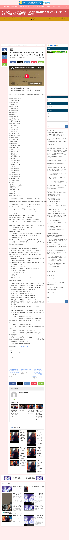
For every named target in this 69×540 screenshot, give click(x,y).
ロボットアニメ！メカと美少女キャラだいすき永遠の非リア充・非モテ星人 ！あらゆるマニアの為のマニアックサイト (57, 200)
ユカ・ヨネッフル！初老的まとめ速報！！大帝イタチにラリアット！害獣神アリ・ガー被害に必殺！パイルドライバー (56, 222)
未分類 (11, 49)
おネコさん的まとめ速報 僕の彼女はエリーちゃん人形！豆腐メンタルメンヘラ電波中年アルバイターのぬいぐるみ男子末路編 (56, 134)
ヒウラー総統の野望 (51, 289)
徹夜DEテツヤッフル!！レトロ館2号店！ (56, 282)
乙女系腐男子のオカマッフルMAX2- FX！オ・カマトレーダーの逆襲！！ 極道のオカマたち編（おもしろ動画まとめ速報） (56, 169)
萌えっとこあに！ (51, 271)
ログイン (49, 113)
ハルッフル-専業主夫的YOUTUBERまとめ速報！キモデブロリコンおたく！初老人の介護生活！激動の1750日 (56, 205)
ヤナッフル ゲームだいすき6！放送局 (55, 287)
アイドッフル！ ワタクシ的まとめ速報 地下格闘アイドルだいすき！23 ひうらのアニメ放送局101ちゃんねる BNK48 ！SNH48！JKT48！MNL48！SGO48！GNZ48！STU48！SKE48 (57, 141)
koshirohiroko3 (41, 57)
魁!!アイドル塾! (50, 292)
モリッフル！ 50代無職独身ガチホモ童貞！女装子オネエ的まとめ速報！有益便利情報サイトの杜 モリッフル (56, 252)
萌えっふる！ (50, 268)
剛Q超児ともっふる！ (52, 284)
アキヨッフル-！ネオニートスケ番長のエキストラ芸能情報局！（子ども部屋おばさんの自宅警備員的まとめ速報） (57, 241)
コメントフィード (51, 119)
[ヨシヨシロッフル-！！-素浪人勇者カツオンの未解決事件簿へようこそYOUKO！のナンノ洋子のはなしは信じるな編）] (57, 246)
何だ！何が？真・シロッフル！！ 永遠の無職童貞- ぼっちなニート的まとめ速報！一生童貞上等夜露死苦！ (57, 187)
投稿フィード (50, 116)
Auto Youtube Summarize (21, 346)
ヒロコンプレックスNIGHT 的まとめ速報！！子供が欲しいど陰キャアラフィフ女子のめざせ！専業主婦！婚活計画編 (57, 265)
